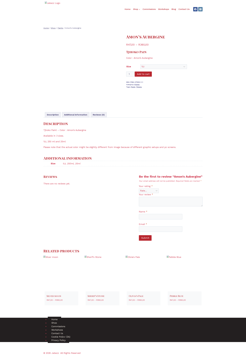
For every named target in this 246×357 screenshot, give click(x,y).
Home (128, 9)
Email (143, 224)
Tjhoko (139, 87)
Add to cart (143, 74)
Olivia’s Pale (136, 296)
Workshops (163, 9)
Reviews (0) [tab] (99, 115)
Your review (146, 194)
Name (143, 211)
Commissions (149, 9)
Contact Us (183, 9)
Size (128, 66)
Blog (173, 9)
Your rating (146, 186)
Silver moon (54, 296)
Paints (137, 84)
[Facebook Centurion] (195, 9)
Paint (133, 87)
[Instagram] (200, 9)
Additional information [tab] (75, 115)
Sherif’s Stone (96, 296)
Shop (54, 323)
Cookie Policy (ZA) (60, 337)
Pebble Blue (176, 296)
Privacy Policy (58, 340)
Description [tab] (53, 115)
